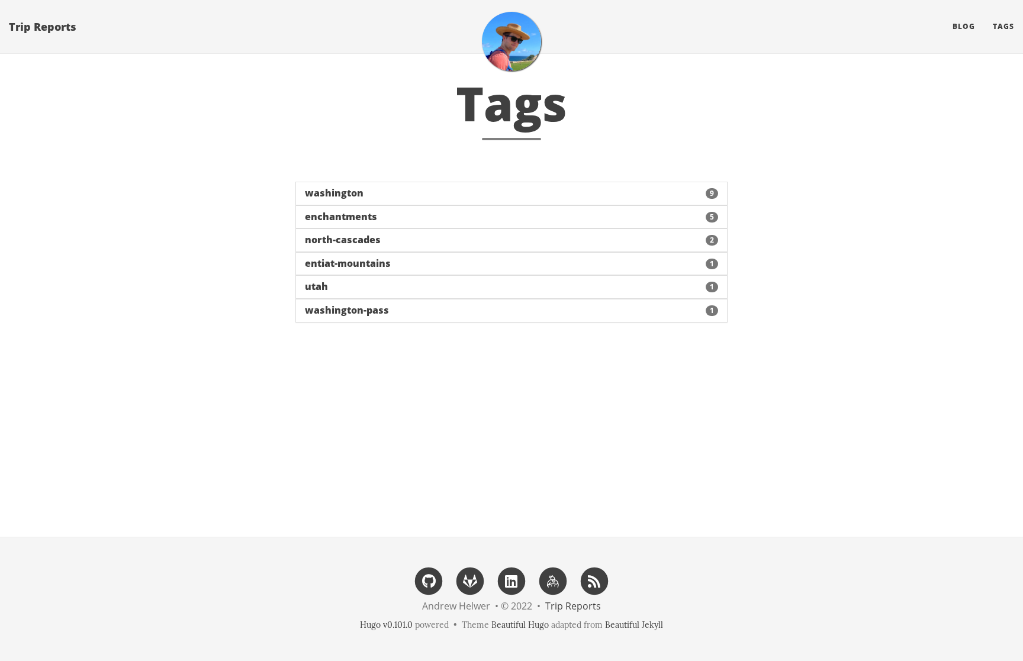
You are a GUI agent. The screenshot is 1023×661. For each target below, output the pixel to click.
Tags (1003, 26)
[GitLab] (470, 580)
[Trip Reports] (511, 41)
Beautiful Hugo (520, 625)
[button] (511, 193)
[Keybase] (553, 580)
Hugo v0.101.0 (386, 625)
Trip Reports (42, 27)
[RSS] (594, 580)
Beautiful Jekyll (634, 625)
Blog (964, 26)
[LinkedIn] (511, 580)
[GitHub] (428, 580)
